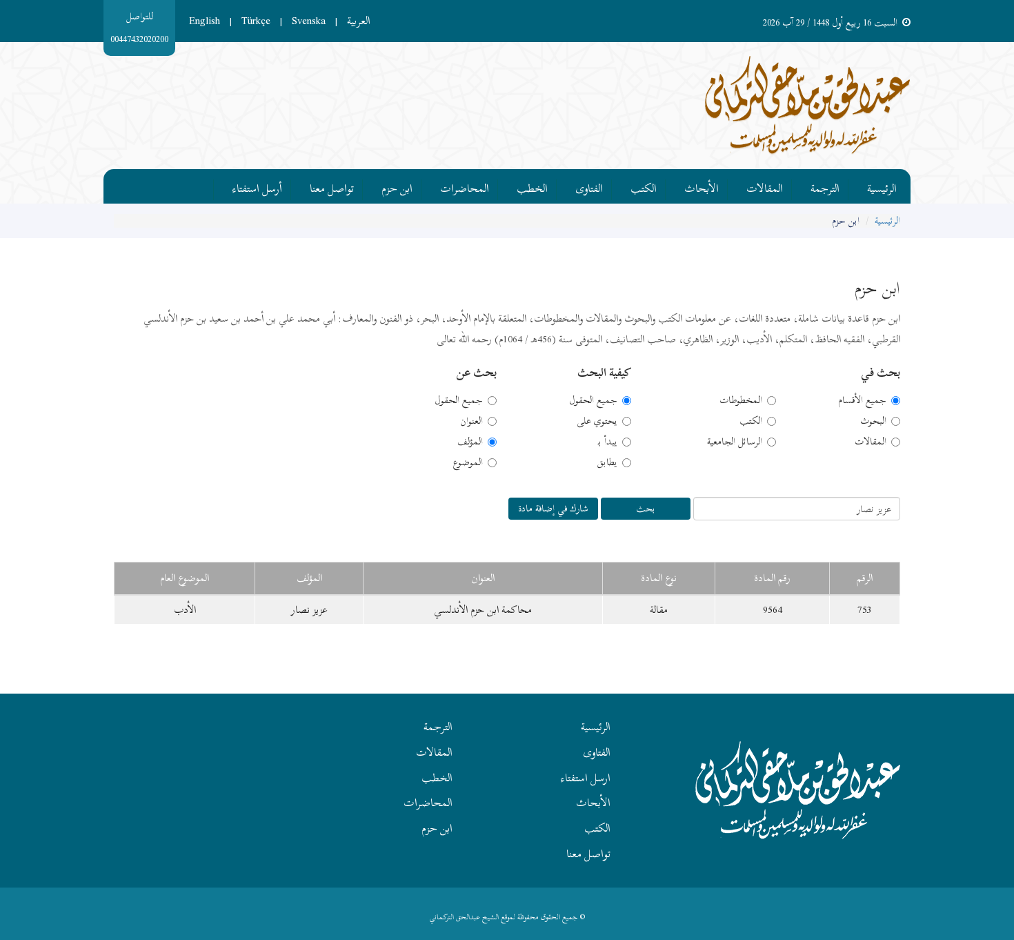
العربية (358, 21)
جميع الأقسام (862, 400)
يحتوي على (597, 421)
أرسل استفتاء (257, 186)
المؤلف (470, 442)
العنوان (471, 421)
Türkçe (255, 21)
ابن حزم (396, 186)
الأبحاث (701, 186)
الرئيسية (882, 186)
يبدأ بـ (607, 442)
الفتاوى (589, 186)
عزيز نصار (309, 609)
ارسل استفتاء (585, 778)
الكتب (643, 186)
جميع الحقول (593, 400)
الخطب (532, 186)
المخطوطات (740, 400)
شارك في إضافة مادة (553, 508)
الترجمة (825, 186)
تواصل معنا (332, 186)
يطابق (607, 462)
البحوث (873, 421)
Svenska (309, 21)
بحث (645, 508)
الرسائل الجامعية (734, 442)
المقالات (764, 186)
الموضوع (468, 462)
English (204, 21)
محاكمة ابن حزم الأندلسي (483, 609)
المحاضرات (464, 186)
